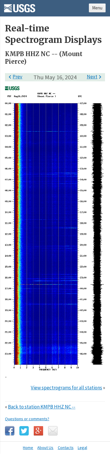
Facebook (9, 430)
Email (52, 430)
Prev (14, 76)
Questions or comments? (27, 418)
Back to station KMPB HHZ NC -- (41, 406)
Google (38, 430)
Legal (82, 447)
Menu (97, 8)
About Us (45, 447)
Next (95, 76)
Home (28, 447)
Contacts (66, 447)
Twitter (24, 430)
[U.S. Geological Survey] (19, 6)
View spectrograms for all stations (66, 387)
